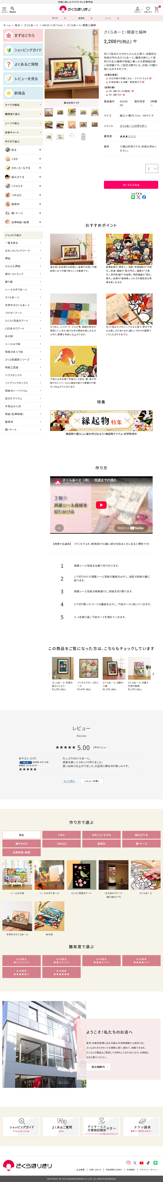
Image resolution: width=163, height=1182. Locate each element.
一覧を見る (11, 243)
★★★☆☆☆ (128, 136)
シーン (108, 18)
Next (95, 68)
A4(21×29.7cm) (52, 25)
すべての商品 (12, 104)
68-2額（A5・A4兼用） (120, 91)
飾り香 (9, 282)
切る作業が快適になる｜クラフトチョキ (129, 78)
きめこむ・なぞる (20, 168)
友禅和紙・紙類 (20, 222)
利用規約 (131, 1169)
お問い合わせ (95, 1169)
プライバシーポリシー (149, 1169)
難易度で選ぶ (12, 114)
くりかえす (17, 186)
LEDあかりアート (15, 328)
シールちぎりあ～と (16, 289)
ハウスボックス (13, 375)
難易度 (81, 18)
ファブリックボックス (16, 383)
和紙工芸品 (11, 367)
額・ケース (17, 213)
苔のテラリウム (13, 398)
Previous (48, 68)
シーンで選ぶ (12, 123)
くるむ (14, 159)
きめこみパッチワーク (17, 250)
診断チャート (12, 132)
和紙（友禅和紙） (14, 414)
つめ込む (16, 195)
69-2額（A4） (115, 94)
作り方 (55, 18)
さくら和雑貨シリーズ (17, 359)
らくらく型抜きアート (16, 320)
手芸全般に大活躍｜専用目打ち (125, 82)
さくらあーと (31, 25)
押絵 (8, 258)
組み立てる (17, 177)
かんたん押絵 (13, 266)
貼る (17, 25)
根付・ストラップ (14, 274)
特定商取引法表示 (114, 1169)
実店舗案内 (98, 1067)
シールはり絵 (12, 344)
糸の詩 (9, 336)
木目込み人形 (13, 406)
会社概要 (80, 1169)
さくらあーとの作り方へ (133, 126)
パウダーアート (13, 313)
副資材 (15, 204)
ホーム (7, 25)
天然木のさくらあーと (17, 305)
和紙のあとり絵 (14, 352)
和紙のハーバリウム (16, 390)
